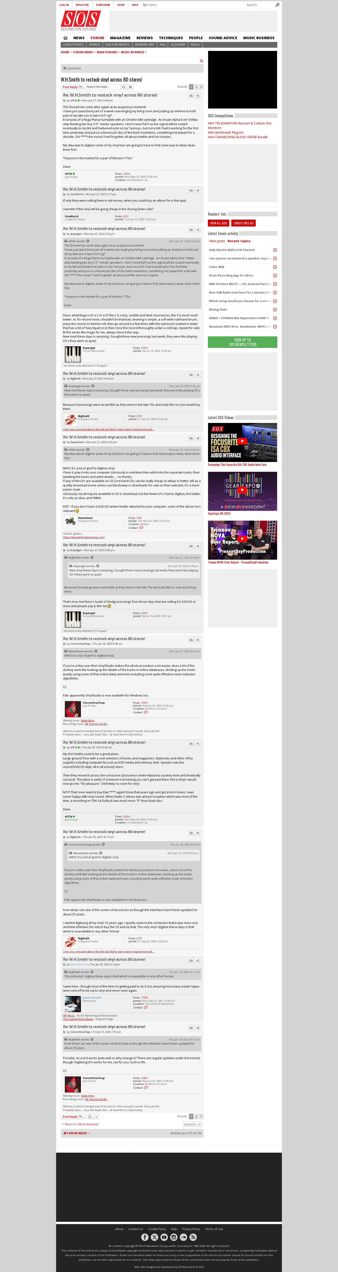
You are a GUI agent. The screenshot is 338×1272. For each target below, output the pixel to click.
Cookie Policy (157, 1229)
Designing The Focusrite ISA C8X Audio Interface (237, 464)
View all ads (218, 222)
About (119, 1229)
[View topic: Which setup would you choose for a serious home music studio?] (275, 301)
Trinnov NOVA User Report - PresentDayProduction (238, 562)
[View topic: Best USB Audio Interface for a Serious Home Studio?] (275, 293)
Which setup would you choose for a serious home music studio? (241, 301)
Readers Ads (144, 45)
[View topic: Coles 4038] (275, 267)
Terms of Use (214, 1229)
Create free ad (243, 222)
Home (65, 37)
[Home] (81, 19)
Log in (64, 4)
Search (94, 45)
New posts (217, 241)
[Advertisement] (242, 381)
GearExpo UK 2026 (219, 513)
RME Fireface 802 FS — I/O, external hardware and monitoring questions (241, 284)
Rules (195, 45)
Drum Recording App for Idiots (231, 275)
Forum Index (83, 52)
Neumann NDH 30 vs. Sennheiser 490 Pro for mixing (241, 327)
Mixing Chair (218, 309)
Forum (97, 37)
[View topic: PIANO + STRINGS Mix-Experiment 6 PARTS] (275, 318)
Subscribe (103, 4)
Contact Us (136, 1229)
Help (135, 4)
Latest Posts (73, 45)
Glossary (178, 45)
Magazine (120, 37)
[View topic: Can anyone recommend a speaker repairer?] (275, 258)
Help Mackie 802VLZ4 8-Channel (232, 250)
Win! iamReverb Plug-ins (225, 132)
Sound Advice (223, 37)
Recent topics (239, 241)
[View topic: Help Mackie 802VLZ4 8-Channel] (275, 250)
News (79, 37)
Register (82, 4)
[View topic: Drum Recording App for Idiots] (275, 275)
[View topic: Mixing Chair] (275, 310)
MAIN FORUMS (107, 52)
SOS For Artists (118, 45)
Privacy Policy (191, 1229)
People (196, 37)
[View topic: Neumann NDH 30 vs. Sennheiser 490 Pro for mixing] (275, 327)
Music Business (259, 37)
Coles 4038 (216, 267)
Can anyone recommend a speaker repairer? (241, 258)
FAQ (162, 45)
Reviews (145, 37)
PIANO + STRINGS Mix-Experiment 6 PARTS (239, 318)
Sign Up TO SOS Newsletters (242, 342)
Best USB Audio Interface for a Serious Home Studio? (241, 292)
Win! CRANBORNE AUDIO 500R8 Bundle (238, 137)
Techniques (171, 37)
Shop (121, 4)
